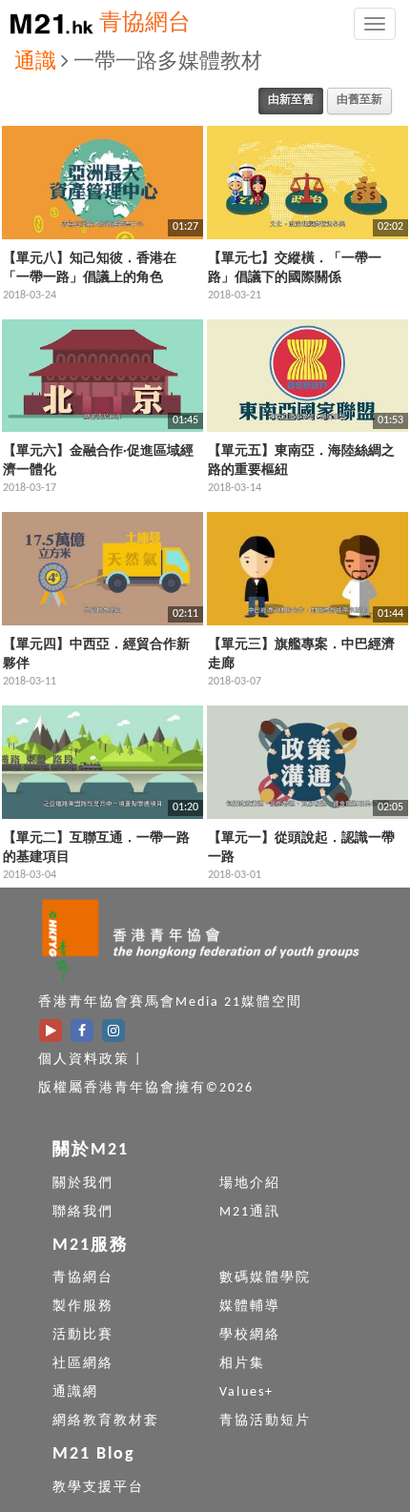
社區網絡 (82, 1364)
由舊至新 (359, 100)
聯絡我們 (82, 1212)
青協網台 (145, 23)
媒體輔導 (249, 1306)
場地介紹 (249, 1183)
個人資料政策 (84, 1059)
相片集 (242, 1364)
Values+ (246, 1392)
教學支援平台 (98, 1488)
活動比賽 (82, 1335)
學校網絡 (249, 1335)
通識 (35, 62)
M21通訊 (249, 1212)
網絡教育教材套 (105, 1421)
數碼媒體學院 (265, 1278)
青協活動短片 (265, 1421)
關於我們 (82, 1183)
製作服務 (82, 1306)
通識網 (75, 1392)
